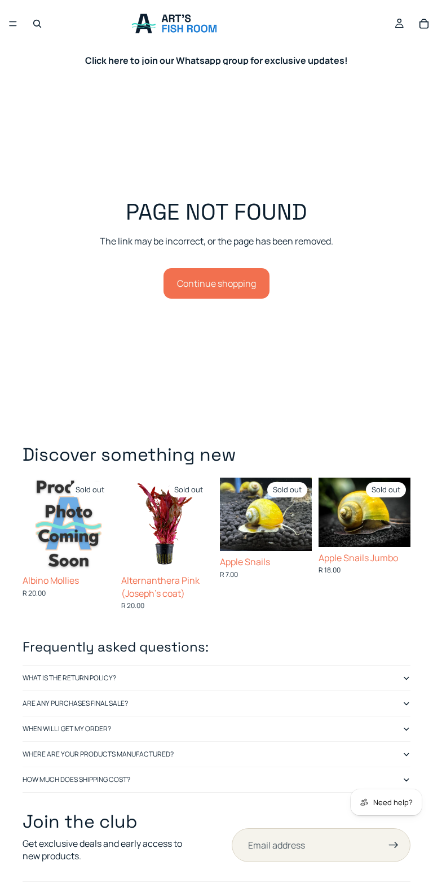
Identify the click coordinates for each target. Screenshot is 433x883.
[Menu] (13, 24)
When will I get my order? (67, 728)
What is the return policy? (69, 678)
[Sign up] (393, 845)
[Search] (37, 23)
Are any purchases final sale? (75, 703)
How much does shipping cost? (76, 779)
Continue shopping (216, 283)
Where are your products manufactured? (98, 754)
